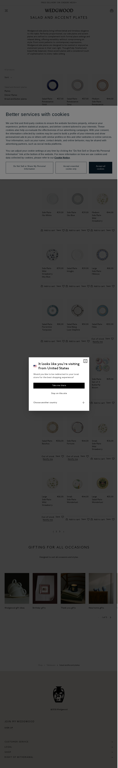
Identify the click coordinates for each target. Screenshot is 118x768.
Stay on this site (58, 393)
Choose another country (44, 402)
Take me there (58, 385)
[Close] (84, 361)
